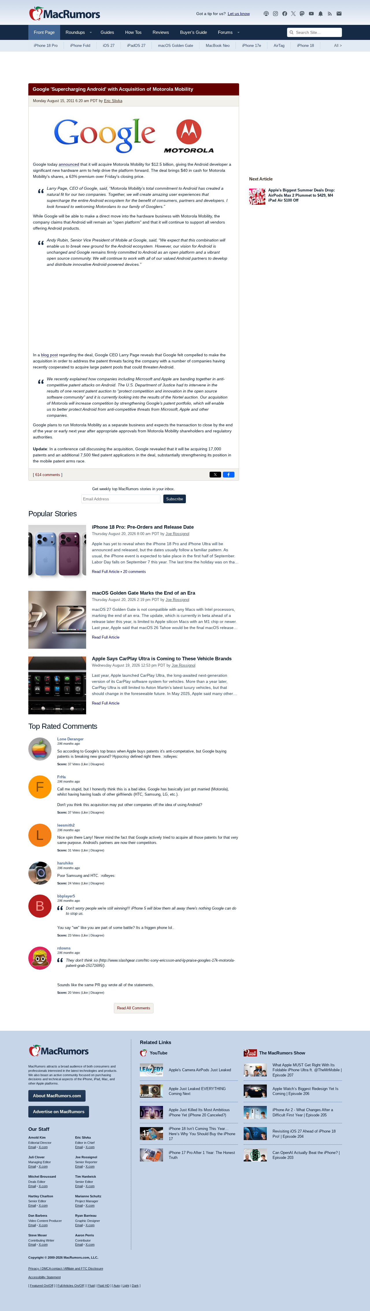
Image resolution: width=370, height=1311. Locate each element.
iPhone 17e (251, 45)
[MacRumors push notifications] (320, 14)
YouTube (158, 1052)
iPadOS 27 (136, 45)
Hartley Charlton (40, 1196)
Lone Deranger (70, 739)
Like (85, 764)
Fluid (91, 1285)
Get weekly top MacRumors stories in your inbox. (133, 489)
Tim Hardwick (85, 1176)
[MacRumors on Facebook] (285, 14)
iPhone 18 (305, 45)
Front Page (44, 32)
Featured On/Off (41, 1285)
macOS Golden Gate (175, 45)
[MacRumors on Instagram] (275, 14)
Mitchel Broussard (42, 1176)
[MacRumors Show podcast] (266, 14)
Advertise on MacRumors (58, 1111)
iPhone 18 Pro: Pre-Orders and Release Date (143, 527)
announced (69, 164)
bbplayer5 (66, 896)
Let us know (239, 13)
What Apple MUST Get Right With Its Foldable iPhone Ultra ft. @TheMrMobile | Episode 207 (307, 1070)
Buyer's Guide (193, 32)
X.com (43, 1147)
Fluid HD (103, 1285)
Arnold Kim (37, 1137)
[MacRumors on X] (293, 14)
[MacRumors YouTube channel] (311, 14)
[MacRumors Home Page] (64, 14)
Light (126, 1285)
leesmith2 (66, 825)
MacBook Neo (218, 45)
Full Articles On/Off (71, 1285)
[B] (39, 916)
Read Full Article (105, 571)
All (338, 45)
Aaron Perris (84, 1235)
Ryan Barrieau (86, 1215)
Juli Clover (36, 1157)
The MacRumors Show (282, 1052)
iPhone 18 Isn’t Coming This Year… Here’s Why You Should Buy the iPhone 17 (202, 1133)
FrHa (61, 777)
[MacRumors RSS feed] (330, 14)
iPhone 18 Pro (46, 45)
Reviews (161, 32)
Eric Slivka (113, 101)
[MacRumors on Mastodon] (302, 14)
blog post (49, 355)
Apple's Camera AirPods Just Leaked (200, 1070)
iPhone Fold (80, 45)
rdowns (64, 948)
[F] (39, 797)
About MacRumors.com (57, 1095)
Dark (135, 1285)
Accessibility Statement (44, 1277)
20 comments (134, 571)
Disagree (96, 764)
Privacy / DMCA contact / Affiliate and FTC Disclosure (65, 1268)
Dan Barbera (37, 1215)
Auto (117, 1285)
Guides (107, 32)
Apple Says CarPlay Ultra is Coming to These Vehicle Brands (162, 658)
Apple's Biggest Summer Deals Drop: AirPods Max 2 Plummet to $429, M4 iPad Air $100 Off (301, 195)
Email (32, 1147)
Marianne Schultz (88, 1196)
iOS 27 (108, 45)
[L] (39, 845)
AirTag (279, 45)
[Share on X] (215, 474)
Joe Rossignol (177, 534)
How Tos (133, 32)
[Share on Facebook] (228, 474)
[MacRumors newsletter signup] (339, 14)
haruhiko (65, 863)
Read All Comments (133, 1008)
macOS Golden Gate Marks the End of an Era (143, 593)
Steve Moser (37, 1235)
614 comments (47, 475)
